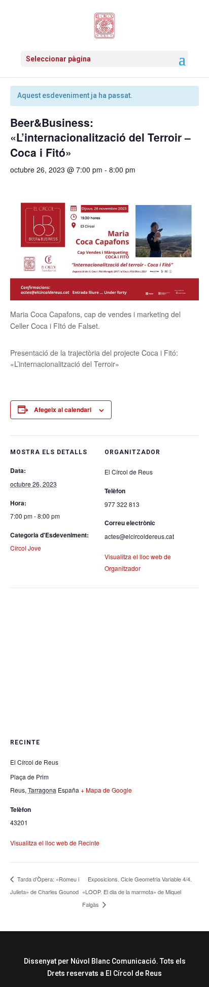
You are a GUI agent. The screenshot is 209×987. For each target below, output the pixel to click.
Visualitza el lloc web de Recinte (54, 842)
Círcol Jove (25, 547)
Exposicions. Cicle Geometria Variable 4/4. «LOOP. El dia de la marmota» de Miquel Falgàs (137, 891)
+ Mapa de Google (106, 790)
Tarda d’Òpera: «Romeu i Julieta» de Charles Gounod (44, 885)
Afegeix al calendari (62, 409)
